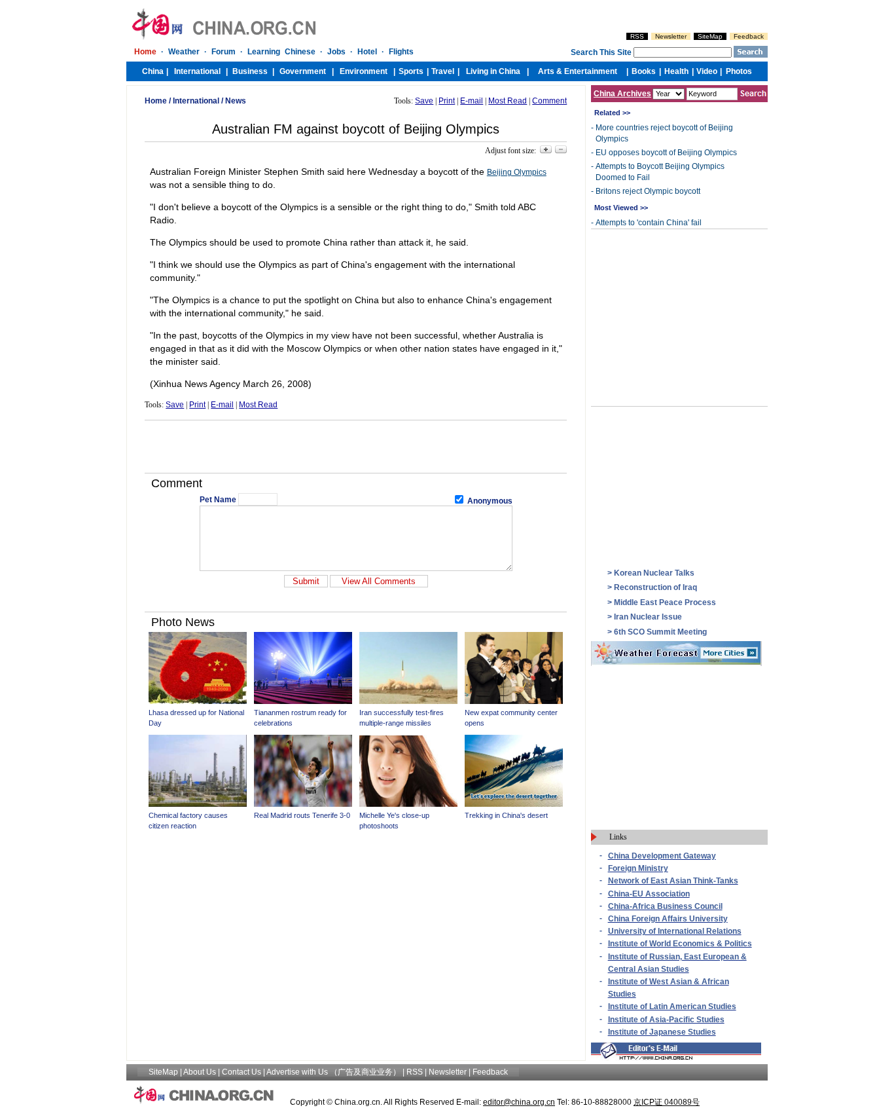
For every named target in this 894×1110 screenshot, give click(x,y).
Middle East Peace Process (665, 602)
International (196, 100)
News (235, 100)
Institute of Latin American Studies (672, 1006)
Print (446, 100)
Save (424, 100)
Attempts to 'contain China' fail (649, 222)
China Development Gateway (662, 855)
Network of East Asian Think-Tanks (673, 880)
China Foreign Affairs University (668, 918)
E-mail (471, 100)
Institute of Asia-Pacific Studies (666, 1019)
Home (156, 100)
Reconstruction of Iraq (655, 587)
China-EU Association (649, 893)
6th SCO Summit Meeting (660, 632)
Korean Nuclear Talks (654, 573)
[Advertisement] (356, 446)
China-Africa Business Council (665, 906)
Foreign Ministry (638, 868)
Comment (549, 100)
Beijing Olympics (516, 172)
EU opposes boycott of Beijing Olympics (666, 152)
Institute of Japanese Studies (662, 1032)
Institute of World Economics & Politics (680, 943)
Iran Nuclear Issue (648, 616)
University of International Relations (675, 931)
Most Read (507, 100)
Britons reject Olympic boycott (648, 191)
